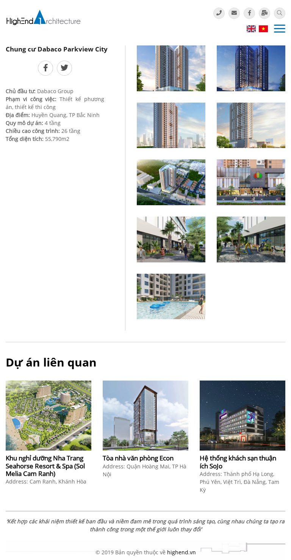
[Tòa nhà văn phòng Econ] (145, 416)
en (251, 28)
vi (263, 28)
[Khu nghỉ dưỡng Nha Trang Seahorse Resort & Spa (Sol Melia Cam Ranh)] (48, 416)
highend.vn (181, 552)
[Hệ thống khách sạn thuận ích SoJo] (242, 416)
